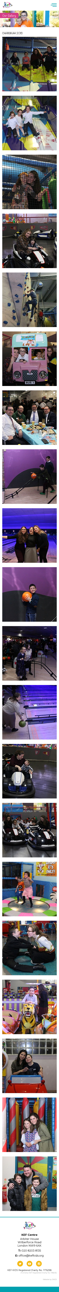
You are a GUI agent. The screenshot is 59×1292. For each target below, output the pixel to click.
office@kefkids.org (29, 1255)
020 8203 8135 (29, 1250)
